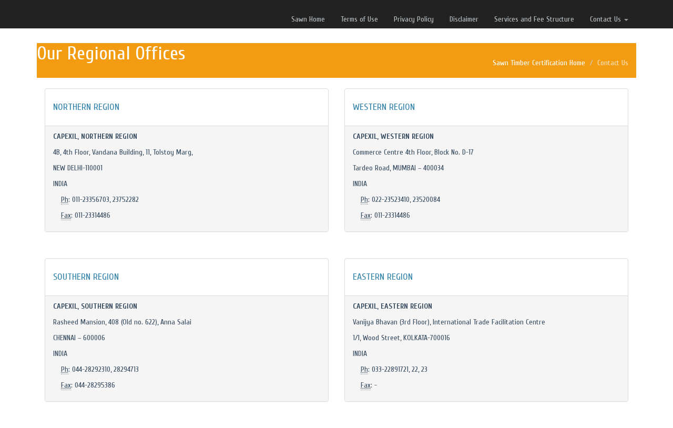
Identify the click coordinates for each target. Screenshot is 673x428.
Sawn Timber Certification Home (539, 62)
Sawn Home (308, 19)
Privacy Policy (414, 19)
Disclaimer (464, 19)
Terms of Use (359, 19)
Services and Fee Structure (534, 19)
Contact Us (606, 19)
